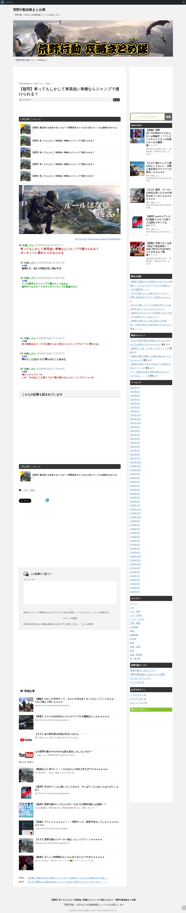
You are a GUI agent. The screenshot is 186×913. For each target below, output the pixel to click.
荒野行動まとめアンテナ (143, 670)
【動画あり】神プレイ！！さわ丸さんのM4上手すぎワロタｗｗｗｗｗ (71, 769)
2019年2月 (135, 548)
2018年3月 (135, 592)
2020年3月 (135, 497)
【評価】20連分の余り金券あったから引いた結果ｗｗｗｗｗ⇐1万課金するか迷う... (67, 878)
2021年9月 (135, 427)
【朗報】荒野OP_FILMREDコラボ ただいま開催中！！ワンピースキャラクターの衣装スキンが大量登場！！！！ (151, 285)
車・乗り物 (135, 658)
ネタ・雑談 (29, 490)
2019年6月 (135, 533)
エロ (132, 607)
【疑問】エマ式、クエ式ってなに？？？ (148, 348)
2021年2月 (135, 454)
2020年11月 (135, 466)
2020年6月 (135, 486)
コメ (116, 100)
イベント (134, 603)
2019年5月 (135, 537)
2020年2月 (135, 501)
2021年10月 (135, 423)
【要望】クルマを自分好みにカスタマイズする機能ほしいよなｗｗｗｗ (72, 716)
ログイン (10, 2)
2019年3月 (135, 544)
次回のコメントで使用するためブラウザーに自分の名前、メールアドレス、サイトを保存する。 (67, 612)
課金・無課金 (136, 654)
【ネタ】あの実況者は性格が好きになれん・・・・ (61, 734)
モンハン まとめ (138, 702)
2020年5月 (135, 490)
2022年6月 (135, 391)
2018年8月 (135, 572)
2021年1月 (135, 458)
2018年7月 (135, 576)
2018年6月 (135, 580)
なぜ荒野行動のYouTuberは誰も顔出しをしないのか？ (63, 751)
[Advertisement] (70, 74)
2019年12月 (135, 509)
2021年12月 (135, 415)
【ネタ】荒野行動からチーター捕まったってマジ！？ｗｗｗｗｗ (68, 839)
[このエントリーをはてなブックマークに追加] (47, 500)
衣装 (132, 650)
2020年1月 (135, 505)
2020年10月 (135, 470)
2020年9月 (135, 474)
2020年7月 (135, 482)
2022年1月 (135, 411)
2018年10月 (135, 564)
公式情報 (134, 627)
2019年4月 (135, 541)
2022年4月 (135, 399)
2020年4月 (135, 493)
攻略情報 (134, 635)
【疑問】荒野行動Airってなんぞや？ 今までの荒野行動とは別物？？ (70, 804)
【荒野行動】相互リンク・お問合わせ (31, 60)
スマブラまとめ (138, 699)
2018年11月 (135, 560)
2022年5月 (135, 395)
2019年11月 (135, 513)
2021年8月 (135, 431)
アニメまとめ (137, 682)
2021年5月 (135, 442)
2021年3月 (135, 450)
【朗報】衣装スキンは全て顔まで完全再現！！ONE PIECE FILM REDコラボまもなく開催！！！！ (159, 249)
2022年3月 (135, 403)
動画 (132, 631)
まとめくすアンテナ (140, 678)
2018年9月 (135, 568)
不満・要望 (135, 623)
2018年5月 (135, 584)
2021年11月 (135, 419)
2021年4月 (135, 446)
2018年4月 (135, 588)
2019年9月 (135, 521)
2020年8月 (135, 478)
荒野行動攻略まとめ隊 (29, 9)
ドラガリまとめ (138, 695)
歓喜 (132, 643)
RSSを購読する (140, 709)
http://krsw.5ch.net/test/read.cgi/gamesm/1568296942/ (98, 239)
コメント (28, 579)
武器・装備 (135, 647)
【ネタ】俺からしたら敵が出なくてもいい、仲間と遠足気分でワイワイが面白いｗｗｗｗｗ (150, 297)
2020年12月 (135, 462)
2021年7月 (135, 435)
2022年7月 (135, 388)
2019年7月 (135, 529)
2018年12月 (135, 556)
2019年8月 (135, 525)
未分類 (133, 639)
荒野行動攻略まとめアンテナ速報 (147, 674)
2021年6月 (135, 439)
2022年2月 (135, 407)
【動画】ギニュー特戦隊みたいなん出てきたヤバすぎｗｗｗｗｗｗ (70, 857)
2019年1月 (135, 552)
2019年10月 (135, 517)
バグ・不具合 (136, 615)
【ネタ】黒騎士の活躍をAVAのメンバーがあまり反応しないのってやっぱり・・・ (67, 882)
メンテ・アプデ (137, 619)
